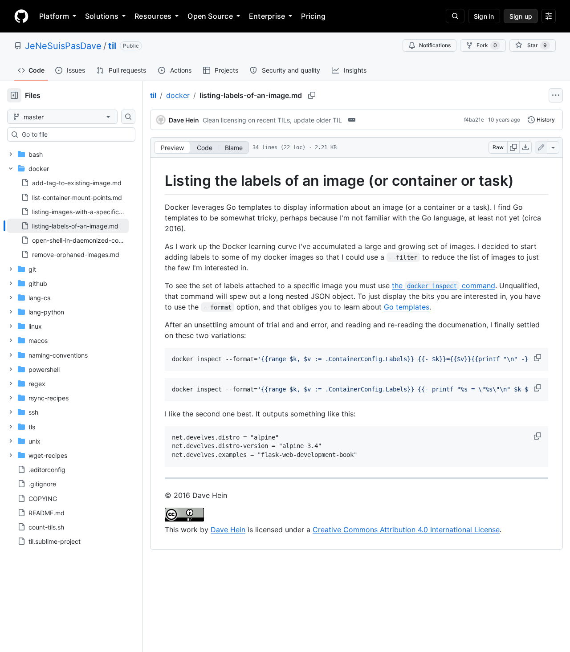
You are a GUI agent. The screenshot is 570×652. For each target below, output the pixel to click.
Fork (486, 45)
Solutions (101, 16)
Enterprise (267, 16)
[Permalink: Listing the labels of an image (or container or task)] (158, 181)
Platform (54, 16)
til (112, 46)
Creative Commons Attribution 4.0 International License (406, 529)
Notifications (435, 45)
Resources (152, 16)
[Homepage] (21, 16)
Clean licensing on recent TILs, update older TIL (272, 120)
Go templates (406, 306)
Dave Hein (228, 529)
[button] (538, 357)
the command (443, 285)
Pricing (313, 16)
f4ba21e (474, 119)
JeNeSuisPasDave (63, 46)
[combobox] (75, 134)
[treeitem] (68, 226)
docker (178, 95)
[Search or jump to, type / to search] (455, 16)
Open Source (210, 16)
